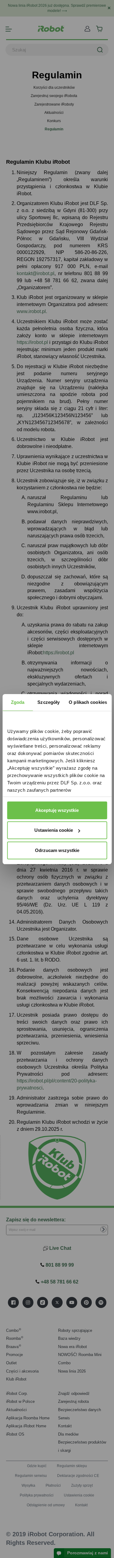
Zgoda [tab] (18, 702)
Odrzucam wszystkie (57, 850)
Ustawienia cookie (53, 830)
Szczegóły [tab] (48, 702)
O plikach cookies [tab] (88, 702)
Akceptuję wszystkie (57, 810)
